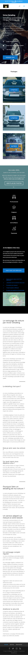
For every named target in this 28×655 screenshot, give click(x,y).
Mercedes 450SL (14, 170)
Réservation (19, 644)
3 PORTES (14, 90)
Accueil (6, 644)
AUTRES (14, 146)
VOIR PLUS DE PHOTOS (14, 183)
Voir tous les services (14, 270)
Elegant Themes (13, 651)
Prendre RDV (10, 57)
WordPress (14, 653)
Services (12, 644)
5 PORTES (14, 118)
